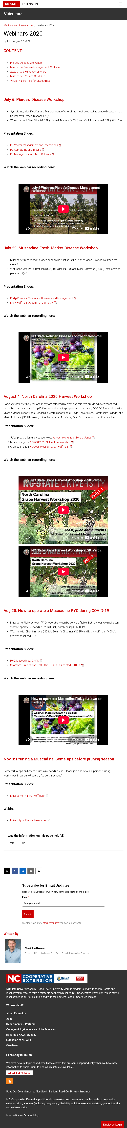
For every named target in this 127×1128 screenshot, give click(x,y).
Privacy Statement (80, 1091)
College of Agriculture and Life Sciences (31, 1029)
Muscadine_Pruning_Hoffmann (27, 795)
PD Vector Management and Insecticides (34, 145)
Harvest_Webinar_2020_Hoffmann (49, 446)
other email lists (51, 923)
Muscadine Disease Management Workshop (35, 67)
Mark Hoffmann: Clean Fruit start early (32, 302)
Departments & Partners (21, 1024)
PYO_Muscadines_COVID (24, 660)
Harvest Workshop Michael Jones (71, 437)
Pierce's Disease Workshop (26, 62)
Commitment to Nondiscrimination (37, 1091)
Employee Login (112, 1124)
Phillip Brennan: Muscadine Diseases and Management (41, 298)
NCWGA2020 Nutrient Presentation (50, 442)
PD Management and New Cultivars (30, 154)
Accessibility (31, 1115)
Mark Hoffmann (35, 948)
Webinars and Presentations (18, 25)
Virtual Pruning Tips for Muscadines (30, 80)
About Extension (16, 1013)
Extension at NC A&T (18, 1040)
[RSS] (9, 1081)
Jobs (9, 1018)
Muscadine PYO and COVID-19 (27, 76)
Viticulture (13, 14)
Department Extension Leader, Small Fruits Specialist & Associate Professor (57, 953)
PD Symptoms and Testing (25, 149)
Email (25, 897)
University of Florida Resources (28, 820)
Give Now (12, 1045)
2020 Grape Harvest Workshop (28, 71)
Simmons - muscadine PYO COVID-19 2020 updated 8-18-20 (45, 665)
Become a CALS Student (21, 1034)
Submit (28, 914)
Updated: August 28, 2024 (17, 41)
